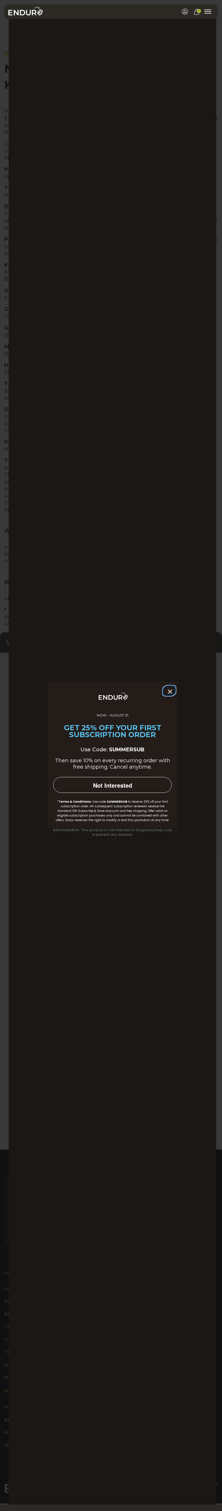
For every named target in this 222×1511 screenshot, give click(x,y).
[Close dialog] (168, 690)
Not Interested (112, 785)
